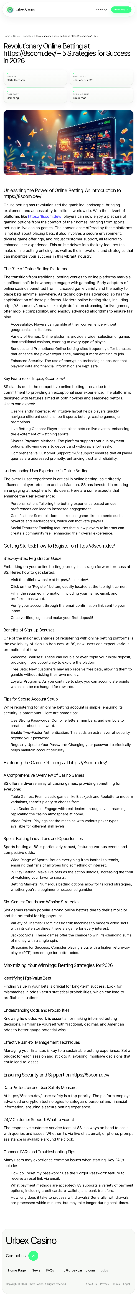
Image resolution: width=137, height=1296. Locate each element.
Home (7, 36)
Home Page (17, 1270)
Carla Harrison (16, 80)
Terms (116, 1283)
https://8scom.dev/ (44, 216)
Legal (126, 1283)
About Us (91, 1283)
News (16, 36)
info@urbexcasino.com (77, 1270)
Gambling (28, 36)
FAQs (50, 1270)
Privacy (104, 1283)
